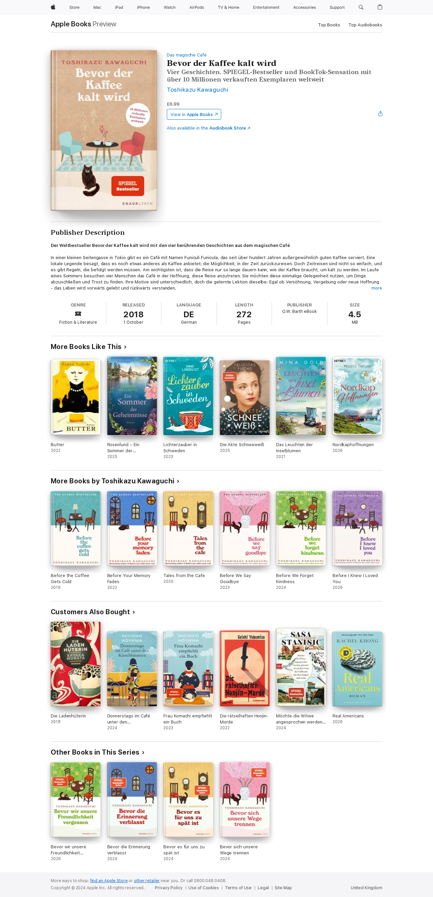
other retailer (147, 880)
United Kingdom (366, 888)
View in (191, 114)
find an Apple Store (109, 880)
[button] (361, 7)
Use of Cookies (203, 888)
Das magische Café (187, 55)
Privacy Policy (168, 888)
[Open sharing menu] (380, 114)
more (376, 288)
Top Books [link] (329, 24)
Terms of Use (238, 888)
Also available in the (206, 128)
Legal (263, 888)
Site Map (283, 888)
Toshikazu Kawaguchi (197, 89)
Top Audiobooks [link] (365, 24)
